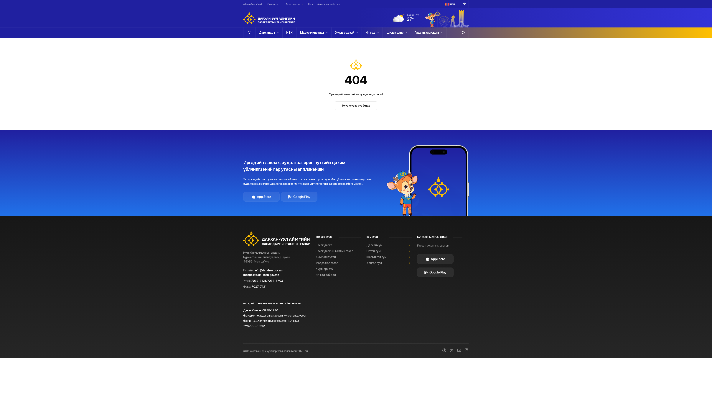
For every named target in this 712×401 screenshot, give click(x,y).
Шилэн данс (394, 32)
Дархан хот (267, 32)
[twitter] (451, 350)
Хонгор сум (374, 263)
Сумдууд (272, 4)
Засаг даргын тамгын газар (334, 251)
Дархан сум (374, 245)
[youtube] (459, 350)
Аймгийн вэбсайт (253, 4)
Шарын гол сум (376, 257)
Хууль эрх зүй (344, 32)
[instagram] (466, 350)
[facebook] (444, 350)
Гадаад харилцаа (427, 32)
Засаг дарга (324, 245)
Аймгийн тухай (326, 257)
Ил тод (370, 32)
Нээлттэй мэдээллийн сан (324, 4)
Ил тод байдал (326, 275)
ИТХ (289, 32)
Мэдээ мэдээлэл (312, 32)
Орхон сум (373, 251)
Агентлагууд (293, 4)
